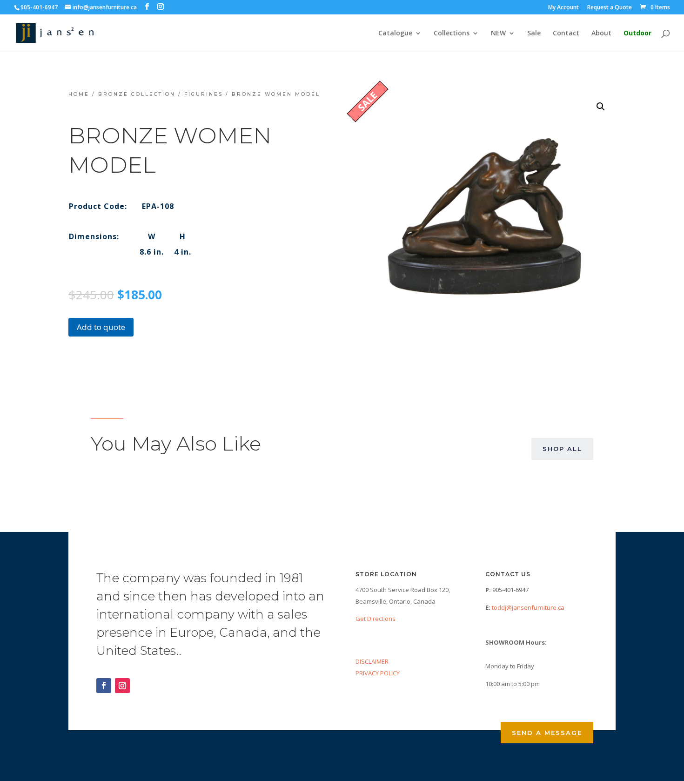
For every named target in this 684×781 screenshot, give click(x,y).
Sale (534, 33)
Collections (451, 33)
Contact (566, 33)
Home (78, 94)
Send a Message (547, 732)
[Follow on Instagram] (122, 685)
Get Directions (375, 618)
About (601, 33)
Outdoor (637, 33)
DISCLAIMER (372, 661)
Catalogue (395, 33)
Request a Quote (609, 8)
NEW (498, 33)
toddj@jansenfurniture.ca (528, 607)
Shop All (562, 448)
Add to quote (101, 327)
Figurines (203, 94)
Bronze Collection (136, 94)
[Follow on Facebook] (103, 685)
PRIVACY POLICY (377, 673)
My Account (563, 8)
